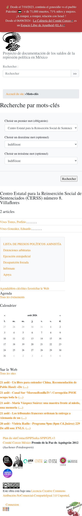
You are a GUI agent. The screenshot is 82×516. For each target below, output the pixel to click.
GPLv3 (50, 438)
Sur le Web (42, 288)
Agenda (5, 288)
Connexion (12, 504)
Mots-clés (15, 288)
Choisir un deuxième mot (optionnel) (27, 137)
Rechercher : (10, 66)
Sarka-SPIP (39, 438)
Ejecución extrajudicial (17, 256)
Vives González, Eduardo (15, 229)
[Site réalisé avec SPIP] (8, 509)
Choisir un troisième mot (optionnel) (26, 153)
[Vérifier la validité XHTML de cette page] (3, 509)
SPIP (29, 438)
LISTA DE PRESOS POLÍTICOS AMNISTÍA (32, 244)
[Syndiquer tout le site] (5, 509)
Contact (21, 438)
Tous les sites (8, 373)
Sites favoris (28, 288)
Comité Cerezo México (17, 442)
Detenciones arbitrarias (17, 250)
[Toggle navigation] (8, 85)
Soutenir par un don (72, 506)
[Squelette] (6, 509)
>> (75, 73)
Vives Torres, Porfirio (13, 222)
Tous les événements (12, 297)
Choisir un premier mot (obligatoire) (26, 121)
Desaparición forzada (16, 262)
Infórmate (9, 268)
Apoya (7, 274)
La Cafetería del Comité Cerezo (52, 21)
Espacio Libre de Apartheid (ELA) (42, 25)
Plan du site (10, 438)
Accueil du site (15, 94)
